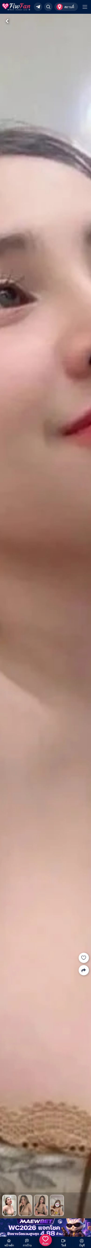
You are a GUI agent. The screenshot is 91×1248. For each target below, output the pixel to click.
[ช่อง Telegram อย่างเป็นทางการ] (38, 7)
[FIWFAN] (16, 7)
